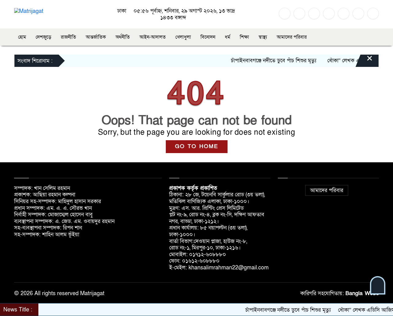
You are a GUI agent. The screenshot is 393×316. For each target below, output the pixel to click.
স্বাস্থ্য (263, 37)
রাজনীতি (68, 37)
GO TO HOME (196, 146)
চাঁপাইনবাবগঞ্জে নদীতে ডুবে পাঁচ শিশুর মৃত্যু (267, 60)
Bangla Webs (362, 293)
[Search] (373, 13)
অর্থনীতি (122, 37)
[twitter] (299, 13)
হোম (22, 37)
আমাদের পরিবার (292, 37)
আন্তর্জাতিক (96, 37)
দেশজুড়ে (43, 37)
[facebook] (284, 13)
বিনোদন (207, 37)
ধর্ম (227, 37)
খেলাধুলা (183, 37)
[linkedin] (329, 13)
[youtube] (343, 13)
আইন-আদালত (152, 37)
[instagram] (314, 13)
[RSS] (358, 13)
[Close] (364, 61)
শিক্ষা (244, 37)
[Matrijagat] (28, 10)
